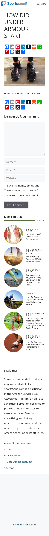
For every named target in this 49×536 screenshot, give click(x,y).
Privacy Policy (12, 455)
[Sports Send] (14, 4)
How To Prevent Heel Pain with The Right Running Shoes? (35, 346)
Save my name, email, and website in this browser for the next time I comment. (23, 190)
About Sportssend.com (18, 443)
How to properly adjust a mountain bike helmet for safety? (34, 301)
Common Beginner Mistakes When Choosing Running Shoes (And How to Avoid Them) (35, 323)
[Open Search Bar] (32, 4)
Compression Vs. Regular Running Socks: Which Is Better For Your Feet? (34, 280)
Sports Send (22, 525)
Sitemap (9, 468)
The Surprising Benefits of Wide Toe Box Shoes (34, 259)
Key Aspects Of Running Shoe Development (33, 236)
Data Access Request (19, 461)
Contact (9, 449)
